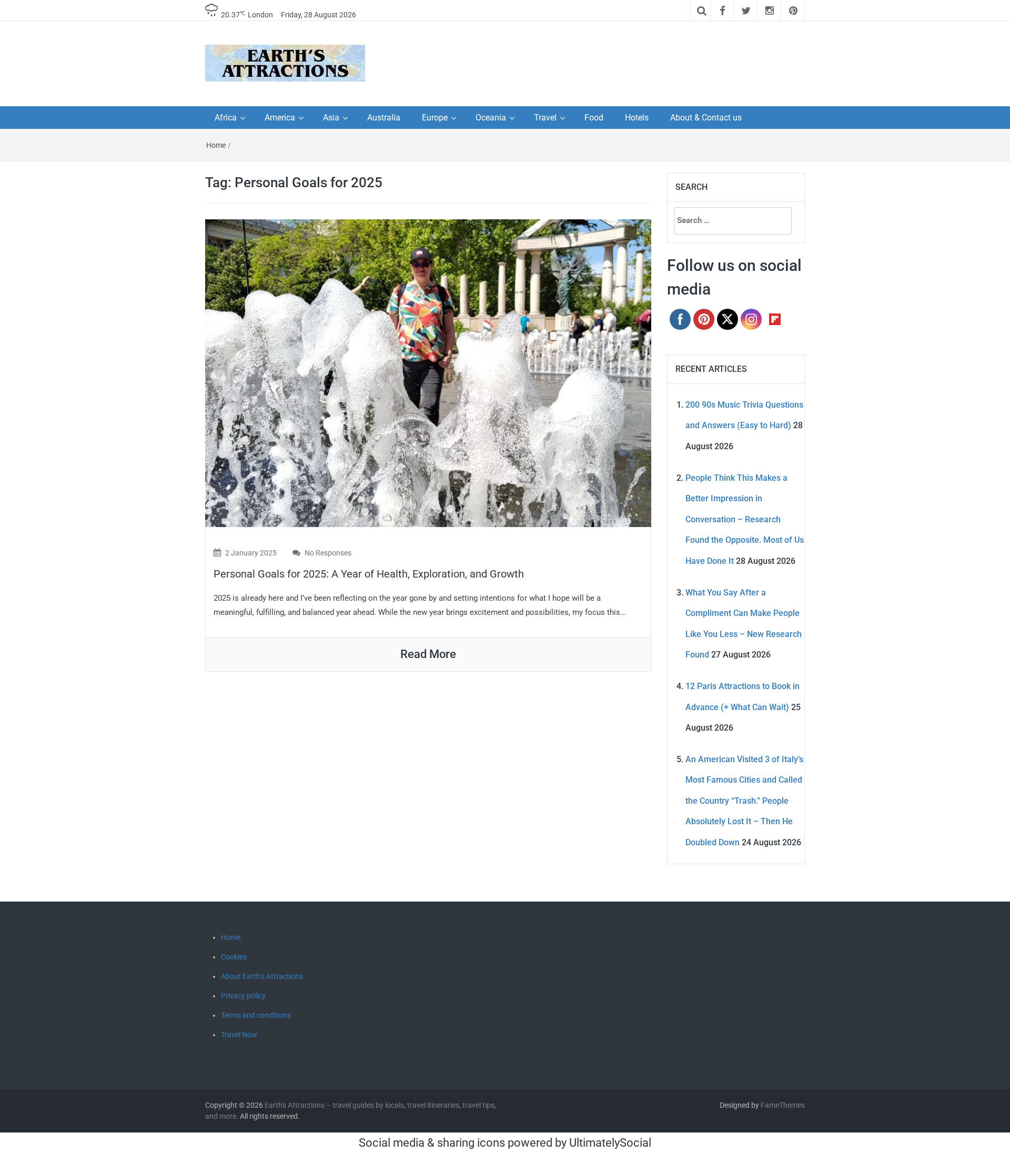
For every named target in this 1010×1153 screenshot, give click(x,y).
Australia (383, 118)
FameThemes (783, 1105)
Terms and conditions (256, 1015)
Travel (545, 118)
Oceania (491, 118)
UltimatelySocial (610, 1142)
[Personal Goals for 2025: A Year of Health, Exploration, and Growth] (428, 372)
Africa (226, 118)
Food (593, 118)
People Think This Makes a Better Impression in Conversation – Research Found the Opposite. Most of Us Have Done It (744, 519)
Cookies (234, 957)
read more (428, 654)
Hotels (637, 118)
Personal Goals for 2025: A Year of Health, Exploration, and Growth (369, 574)
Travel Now (239, 1034)
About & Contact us (706, 118)
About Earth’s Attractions (262, 976)
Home (216, 145)
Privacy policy (243, 996)
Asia (331, 118)
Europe (435, 118)
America (280, 118)
